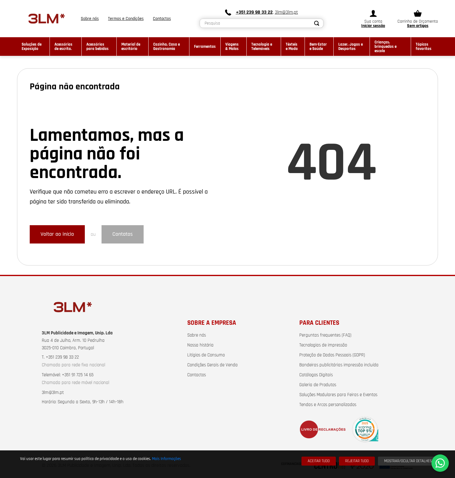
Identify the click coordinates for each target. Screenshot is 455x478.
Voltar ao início (57, 234)
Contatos (122, 234)
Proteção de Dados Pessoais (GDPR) (332, 355)
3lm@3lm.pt (286, 12)
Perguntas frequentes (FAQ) (325, 335)
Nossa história (200, 345)
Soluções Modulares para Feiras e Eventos (338, 395)
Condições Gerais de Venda (212, 365)
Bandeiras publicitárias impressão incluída (339, 365)
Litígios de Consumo (206, 355)
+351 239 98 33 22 (254, 12)
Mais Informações (166, 458)
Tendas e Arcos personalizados (327, 405)
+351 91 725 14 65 (77, 375)
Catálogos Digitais (316, 375)
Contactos (196, 375)
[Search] (316, 23)
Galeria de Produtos (317, 385)
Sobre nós (196, 335)
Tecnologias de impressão (323, 345)
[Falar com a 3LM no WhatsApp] (440, 463)
